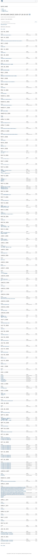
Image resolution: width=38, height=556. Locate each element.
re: (1, 526)
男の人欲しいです (3, 265)
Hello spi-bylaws (3, 140)
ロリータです (2, 152)
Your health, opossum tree (4, 334)
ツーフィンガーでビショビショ (5, 158)
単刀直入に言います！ (4, 363)
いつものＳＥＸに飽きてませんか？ (5, 173)
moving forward (3, 379)
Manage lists (3, 10)
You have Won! (3, 219)
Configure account (4, 11)
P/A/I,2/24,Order (3, 87)
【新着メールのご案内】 (4, 317)
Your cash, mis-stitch (3, 297)
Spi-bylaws (2, 514)
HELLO (2, 172)
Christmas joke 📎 (3, 52)
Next (4, 29)
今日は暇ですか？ (3, 213)
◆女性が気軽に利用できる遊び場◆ (5, 186)
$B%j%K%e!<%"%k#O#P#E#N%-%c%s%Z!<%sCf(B (9, 75)
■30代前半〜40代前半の (4, 233)
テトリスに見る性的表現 (4, 273)
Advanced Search (4, 24)
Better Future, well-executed (5, 346)
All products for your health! (5, 207)
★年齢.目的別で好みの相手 (4, 188)
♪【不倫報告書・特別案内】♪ (4, 419)
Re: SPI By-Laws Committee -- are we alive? (7, 533)
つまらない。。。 (3, 272)
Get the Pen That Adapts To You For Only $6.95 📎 (8, 81)
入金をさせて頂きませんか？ (4, 240)
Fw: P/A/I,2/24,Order (3, 93)
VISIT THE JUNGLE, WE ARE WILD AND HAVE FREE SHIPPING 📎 (9, 134)
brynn (1, 406)
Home (2, 8)
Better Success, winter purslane (5, 412)
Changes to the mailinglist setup (5, 437)
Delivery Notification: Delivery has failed (6, 431)
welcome (2, 497)
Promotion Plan (3, 46)
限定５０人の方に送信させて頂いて (5, 232)
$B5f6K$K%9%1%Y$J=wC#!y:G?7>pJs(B (7, 64)
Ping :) (1, 369)
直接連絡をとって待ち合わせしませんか (6, 170)
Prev (1, 29)
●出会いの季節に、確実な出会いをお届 (6, 247)
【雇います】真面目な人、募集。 (5, 226)
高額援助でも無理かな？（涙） (5, 206)
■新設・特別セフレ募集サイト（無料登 (6, 420)
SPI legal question (3, 381)
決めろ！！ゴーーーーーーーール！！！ (6, 280)
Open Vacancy (3, 259)
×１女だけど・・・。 (3, 394)
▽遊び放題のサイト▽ (4, 179)
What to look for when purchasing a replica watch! (8, 298)
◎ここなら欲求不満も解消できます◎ (6, 194)
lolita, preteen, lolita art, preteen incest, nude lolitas (8, 481)
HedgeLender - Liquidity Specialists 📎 (6, 58)
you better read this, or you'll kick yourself (7, 400)
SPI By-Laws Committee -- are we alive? (6, 532)
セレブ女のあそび (3, 246)
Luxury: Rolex (2, 328)
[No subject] (2, 503)
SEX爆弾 (2, 116)
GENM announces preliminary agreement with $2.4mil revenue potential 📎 (11, 40)
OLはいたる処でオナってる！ (5, 151)
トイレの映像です (3, 171)
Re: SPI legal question (4, 388)
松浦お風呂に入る (3, 225)
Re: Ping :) (2, 375)
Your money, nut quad (4, 310)
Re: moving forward (3, 380)
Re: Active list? (3, 475)
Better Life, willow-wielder (4, 352)
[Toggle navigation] (36, 1)
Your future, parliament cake (5, 304)
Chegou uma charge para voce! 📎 (6, 122)
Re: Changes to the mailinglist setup (6, 438)
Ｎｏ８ (2, 258)
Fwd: (1, 291)
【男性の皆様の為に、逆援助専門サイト (6, 418)
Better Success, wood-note (5, 340)
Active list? (2, 474)
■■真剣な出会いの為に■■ (4, 187)
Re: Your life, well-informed (5, 200)
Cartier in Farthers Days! (4, 279)
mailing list (2, 496)
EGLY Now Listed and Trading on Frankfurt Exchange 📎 (8, 128)
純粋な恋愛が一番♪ (3, 316)
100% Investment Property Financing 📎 (6, 105)
